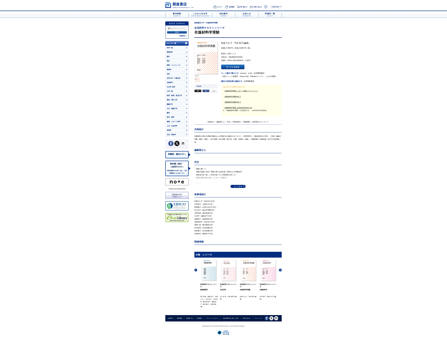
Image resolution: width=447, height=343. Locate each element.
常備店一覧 (189, 318)
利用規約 (199, 318)
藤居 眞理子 (206, 302)
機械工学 (170, 104)
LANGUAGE (275, 7)
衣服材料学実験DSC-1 (233, 97)
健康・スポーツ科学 (173, 121)
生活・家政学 (171, 134)
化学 (168, 74)
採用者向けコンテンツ (260, 122)
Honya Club (244, 76)
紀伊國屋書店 (259, 73)
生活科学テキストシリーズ (209, 27)
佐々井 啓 (223, 296)
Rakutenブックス (257, 76)
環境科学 (170, 52)
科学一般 (170, 48)
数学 (168, 56)
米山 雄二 (209, 299)
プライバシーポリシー (212, 318)
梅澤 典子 (206, 304)
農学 (168, 113)
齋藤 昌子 (210, 296)
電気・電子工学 (172, 100)
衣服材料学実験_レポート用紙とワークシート (241, 91)
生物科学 (170, 82)
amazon (243, 73)
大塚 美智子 (231, 296)
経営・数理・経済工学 (174, 95)
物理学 (169, 69)
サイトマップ (258, 318)
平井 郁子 (238, 43)
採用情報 (179, 318)
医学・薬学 (170, 117)
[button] (195, 270)
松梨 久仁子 (226, 43)
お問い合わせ (246, 318)
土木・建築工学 (172, 108)
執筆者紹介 (237, 122)
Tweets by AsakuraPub (177, 189)
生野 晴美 (213, 304)
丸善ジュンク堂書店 (230, 76)
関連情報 (246, 122)
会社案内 (170, 318)
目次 (228, 122)
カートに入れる (232, 67)
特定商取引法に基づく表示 (231, 318)
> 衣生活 (198, 86)
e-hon (250, 73)
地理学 (169, 130)
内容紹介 (211, 122)
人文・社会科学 (172, 126)
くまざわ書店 (270, 76)
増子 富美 (203, 296)
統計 (168, 61)
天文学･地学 (171, 87)
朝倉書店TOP (199, 23)
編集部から (221, 122)
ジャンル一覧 (171, 43)
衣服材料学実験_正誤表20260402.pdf (238, 108)
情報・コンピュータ (173, 65)
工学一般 (170, 91)
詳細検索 (182, 36)
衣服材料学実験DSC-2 (233, 102)
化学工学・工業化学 (173, 78)
